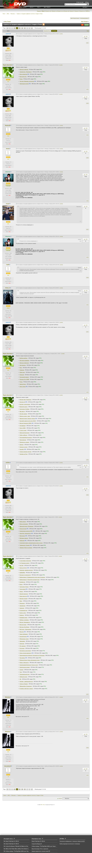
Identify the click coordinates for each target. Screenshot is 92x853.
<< (7, 28)
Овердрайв (22, 641)
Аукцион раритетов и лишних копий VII (41, 851)
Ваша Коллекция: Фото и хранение (40, 848)
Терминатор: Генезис (25, 545)
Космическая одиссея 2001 (26, 531)
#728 (87, 257)
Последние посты (9, 838)
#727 (87, 229)
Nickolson (7, 697)
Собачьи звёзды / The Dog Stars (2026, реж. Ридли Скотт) (45, 846)
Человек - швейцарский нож (26, 681)
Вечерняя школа (23, 406)
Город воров (22, 589)
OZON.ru (88, 11)
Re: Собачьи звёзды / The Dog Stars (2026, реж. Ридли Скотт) (18, 851)
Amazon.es (82, 11)
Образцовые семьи (24, 638)
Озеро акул (22, 372)
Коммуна (22, 615)
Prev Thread (8, 21)
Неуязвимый (22, 425)
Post (88, 30)
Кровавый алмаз (23, 617)
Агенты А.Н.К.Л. (23, 567)
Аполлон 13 (22, 402)
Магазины (13, 13)
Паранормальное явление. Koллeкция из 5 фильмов (32, 655)
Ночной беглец (23, 636)
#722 (87, 89)
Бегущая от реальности (25, 574)
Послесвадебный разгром (26, 437)
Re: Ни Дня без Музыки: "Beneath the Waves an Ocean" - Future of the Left (21, 846)
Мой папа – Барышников (25, 629)
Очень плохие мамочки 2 (25, 653)
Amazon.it (77, 11)
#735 (87, 495)
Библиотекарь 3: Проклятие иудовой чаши (29, 579)
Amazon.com (48, 11)
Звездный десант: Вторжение (26, 526)
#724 (87, 135)
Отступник (22, 648)
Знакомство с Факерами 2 (26, 71)
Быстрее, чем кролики (25, 404)
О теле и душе (23, 430)
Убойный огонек (23, 676)
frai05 (7, 264)
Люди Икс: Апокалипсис (25, 533)
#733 (87, 459)
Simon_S (7, 288)
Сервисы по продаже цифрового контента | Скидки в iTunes (29, 13)
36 (14, 28)
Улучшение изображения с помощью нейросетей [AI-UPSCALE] (75, 841)
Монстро (22, 631)
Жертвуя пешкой (23, 598)
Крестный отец (23, 76)
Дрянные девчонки (24, 69)
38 (19, 28)
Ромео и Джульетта (24, 662)
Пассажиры (22, 657)
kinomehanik (7, 766)
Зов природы (23, 365)
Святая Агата (23, 384)
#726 (87, 200)
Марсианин (22, 535)
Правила (39, 11)
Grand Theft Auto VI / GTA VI (38, 841)
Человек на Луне (23, 454)
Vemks (7, 148)
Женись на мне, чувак (25, 416)
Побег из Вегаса (23, 435)
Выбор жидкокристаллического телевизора (70, 843)
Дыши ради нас (23, 596)
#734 (87, 477)
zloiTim (7, 462)
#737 (87, 694)
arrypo (7, 203)
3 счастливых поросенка (25, 560)
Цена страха (22, 386)
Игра (21, 367)
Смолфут (22, 449)
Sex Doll (21, 565)
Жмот (21, 601)
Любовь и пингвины (24, 619)
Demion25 (7, 125)
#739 (87, 747)
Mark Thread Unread (75, 18)
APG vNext (43, 804)
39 (22, 28)
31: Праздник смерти (24, 563)
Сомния (21, 669)
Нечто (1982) (23, 428)
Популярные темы (37, 838)
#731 (87, 331)
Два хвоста (22, 411)
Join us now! (80, 2)
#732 (87, 392)
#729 (87, 277)
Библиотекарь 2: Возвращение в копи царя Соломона (32, 577)
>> (31, 28)
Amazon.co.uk (60, 11)
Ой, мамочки (23, 646)
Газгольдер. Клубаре (24, 409)
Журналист (22, 603)
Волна (21, 584)
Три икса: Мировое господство (27, 81)
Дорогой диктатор (24, 593)
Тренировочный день (25, 674)
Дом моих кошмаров (24, 360)
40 (24, 28)
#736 (87, 553)
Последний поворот (24, 377)
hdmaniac (7, 172)
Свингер (21, 444)
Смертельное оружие (25, 667)
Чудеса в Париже (24, 683)
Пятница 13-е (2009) (24, 379)
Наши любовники (24, 634)
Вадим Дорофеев (7, 65)
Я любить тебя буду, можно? (26, 688)
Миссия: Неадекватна (25, 622)
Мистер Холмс (23, 624)
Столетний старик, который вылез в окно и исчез (31, 542)
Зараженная (22, 605)
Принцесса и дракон (24, 442)
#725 (87, 157)
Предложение (23, 439)
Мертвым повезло (24, 538)
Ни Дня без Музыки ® (37, 843)
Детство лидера (23, 413)
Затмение (22, 608)
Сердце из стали (23, 447)
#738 (87, 718)
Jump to (60, 798)
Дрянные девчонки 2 (24, 362)
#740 (87, 775)
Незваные (22, 370)
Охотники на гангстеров (25, 650)
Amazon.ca (54, 11)
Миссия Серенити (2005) (25, 423)
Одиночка (22, 643)
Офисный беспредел (25, 432)
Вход (87, 2)
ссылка (61, 33)
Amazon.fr (72, 11)
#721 (87, 42)
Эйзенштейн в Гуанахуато (26, 686)
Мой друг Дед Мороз (24, 627)
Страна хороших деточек (25, 451)
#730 (87, 304)
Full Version (54, 30)
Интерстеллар (23, 528)
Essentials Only (47, 30)
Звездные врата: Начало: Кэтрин (27, 418)
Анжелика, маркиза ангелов (26, 570)
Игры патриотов (23, 74)
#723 (87, 103)
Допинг (21, 591)
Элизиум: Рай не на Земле (26, 547)
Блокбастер (22, 582)
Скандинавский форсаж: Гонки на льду (29, 664)
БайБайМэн (22, 572)
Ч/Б (20, 679)
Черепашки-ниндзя (24, 83)
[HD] (8, 13)
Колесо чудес (23, 612)
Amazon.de (66, 11)
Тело (21, 672)
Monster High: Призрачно (25, 399)
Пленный (22, 374)
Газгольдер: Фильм (24, 586)
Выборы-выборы (23, 358)
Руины (21, 79)
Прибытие (22, 540)
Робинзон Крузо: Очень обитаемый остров (30, 660)
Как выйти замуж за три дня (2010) (28, 420)
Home (4, 13)
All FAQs (62, 838)
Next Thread (84, 21)
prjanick (8, 33)
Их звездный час (23, 610)
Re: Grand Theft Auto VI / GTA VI (11, 841)
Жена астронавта (24, 524)
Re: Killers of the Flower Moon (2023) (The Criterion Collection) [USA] (19, 848)
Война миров (23, 521)
